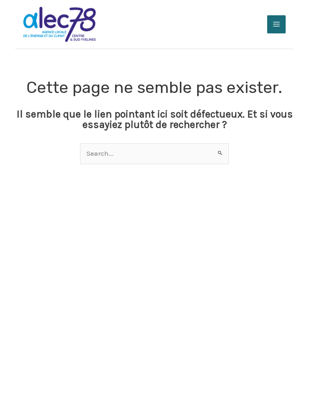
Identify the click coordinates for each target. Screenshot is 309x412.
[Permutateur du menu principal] (276, 24)
